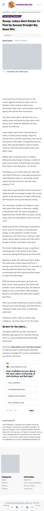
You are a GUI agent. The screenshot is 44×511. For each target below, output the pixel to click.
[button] (4, 5)
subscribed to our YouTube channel (26, 347)
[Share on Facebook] (11, 507)
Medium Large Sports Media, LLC (21, 503)
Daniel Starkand (7, 40)
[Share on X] (16, 507)
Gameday (16, 16)
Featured (7, 16)
